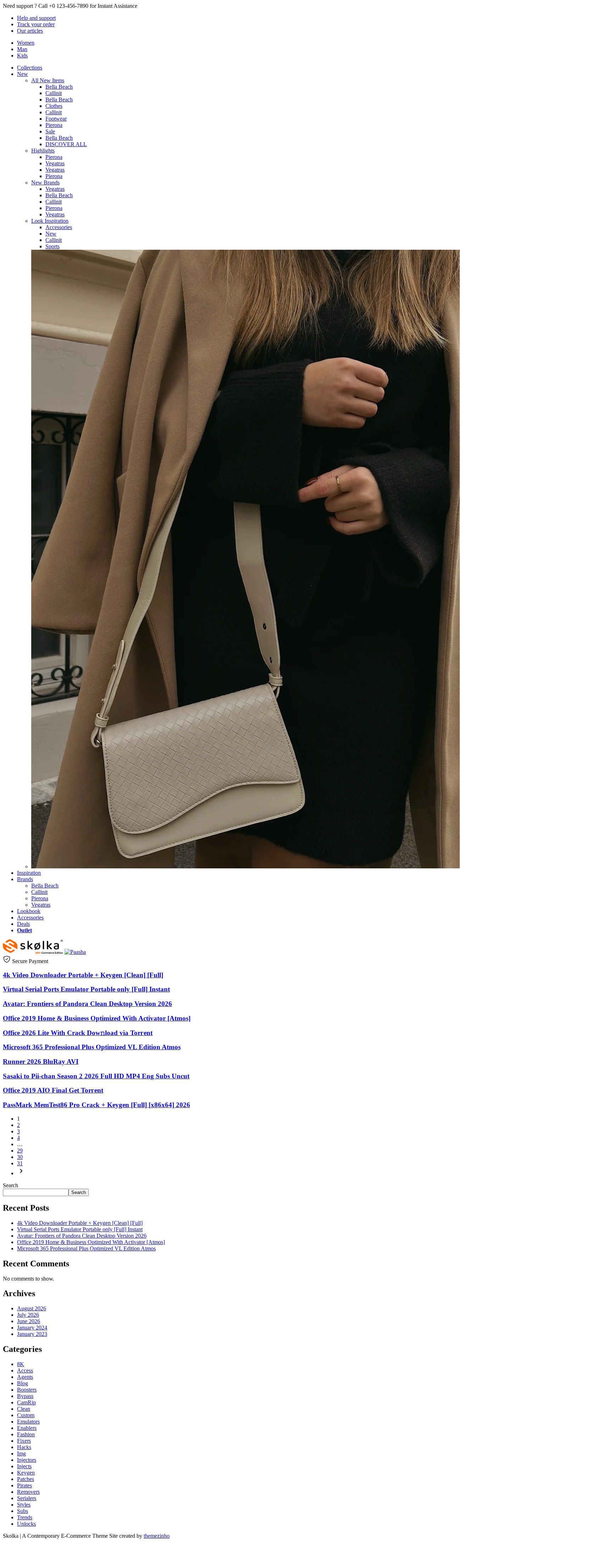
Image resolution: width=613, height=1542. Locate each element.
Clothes (53, 106)
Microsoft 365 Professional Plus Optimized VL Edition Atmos (92, 1047)
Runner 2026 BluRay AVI (40, 1061)
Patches (25, 1479)
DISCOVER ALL (66, 144)
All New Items (47, 80)
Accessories (58, 227)
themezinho (157, 1536)
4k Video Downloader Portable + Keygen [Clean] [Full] (83, 975)
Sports (52, 246)
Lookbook (28, 911)
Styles (24, 1505)
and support (36, 18)
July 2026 (28, 1315)
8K (20, 1364)
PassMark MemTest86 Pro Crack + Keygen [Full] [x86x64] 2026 (96, 1105)
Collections (29, 68)
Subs (22, 1511)
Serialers (26, 1498)
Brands (25, 879)
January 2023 (32, 1334)
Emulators (28, 1422)
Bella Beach (59, 87)
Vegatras (55, 163)
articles (30, 31)
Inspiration (29, 873)
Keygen (26, 1473)
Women (25, 43)
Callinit (53, 93)
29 (20, 1151)
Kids (22, 55)
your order (36, 24)
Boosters (27, 1390)
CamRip (26, 1402)
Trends (24, 1517)
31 (20, 1163)
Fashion (26, 1434)
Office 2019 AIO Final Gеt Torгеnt (53, 1090)
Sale (50, 131)
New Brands (45, 182)
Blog (22, 1383)
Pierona (53, 125)
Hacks (24, 1447)
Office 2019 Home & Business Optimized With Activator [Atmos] (96, 1018)
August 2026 (31, 1308)
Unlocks (26, 1524)
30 (20, 1157)
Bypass (25, 1396)
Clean (23, 1409)
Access (25, 1370)
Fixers (24, 1441)
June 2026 (28, 1321)
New (22, 74)
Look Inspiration (49, 221)
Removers (28, 1492)
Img (21, 1453)
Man (22, 49)
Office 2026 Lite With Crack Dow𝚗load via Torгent (78, 1033)
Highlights (43, 151)
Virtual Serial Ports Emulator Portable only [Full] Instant (86, 989)
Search (10, 1185)
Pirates (24, 1485)
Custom (25, 1415)
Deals (23, 924)
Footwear (56, 119)
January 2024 (32, 1328)
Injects (24, 1466)
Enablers (27, 1428)
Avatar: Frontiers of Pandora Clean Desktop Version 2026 (87, 1003)
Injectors (26, 1460)
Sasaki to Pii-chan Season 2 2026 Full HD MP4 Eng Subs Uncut (96, 1076)
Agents (25, 1377)
